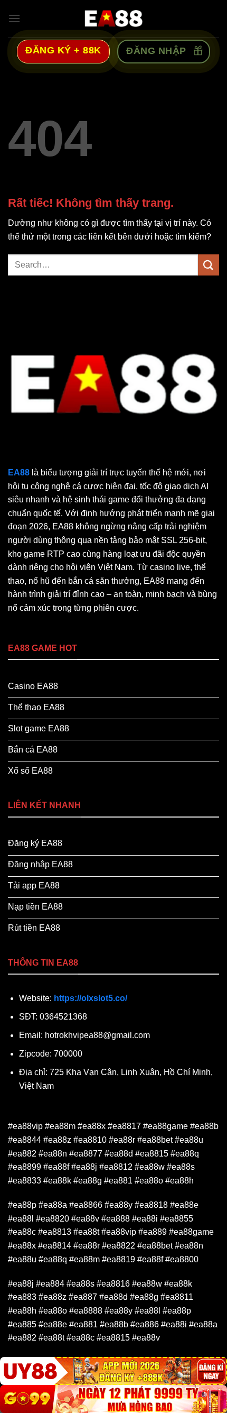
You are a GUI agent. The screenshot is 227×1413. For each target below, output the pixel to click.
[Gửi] (208, 264)
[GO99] (113, 1399)
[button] (14, 18)
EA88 (19, 472)
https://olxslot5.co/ (90, 998)
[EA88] (113, 18)
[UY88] (113, 1371)
